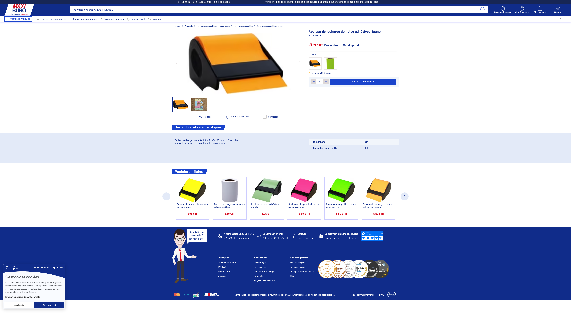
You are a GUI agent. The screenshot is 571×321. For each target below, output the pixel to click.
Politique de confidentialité (302, 271)
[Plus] (326, 81)
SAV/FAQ (222, 267)
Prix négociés (260, 267)
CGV (292, 276)
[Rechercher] (483, 10)
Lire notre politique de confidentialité (22, 297)
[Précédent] (176, 63)
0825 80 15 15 (189, 1)
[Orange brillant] (315, 63)
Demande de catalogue (264, 271)
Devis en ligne (260, 262)
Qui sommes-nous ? (227, 262)
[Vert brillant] (330, 63)
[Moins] (313, 81)
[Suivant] (300, 63)
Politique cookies (297, 267)
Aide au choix (224, 271)
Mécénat (222, 276)
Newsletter (259, 276)
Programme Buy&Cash (264, 280)
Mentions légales (297, 262)
